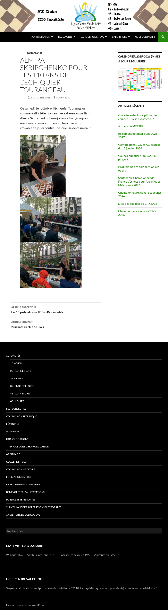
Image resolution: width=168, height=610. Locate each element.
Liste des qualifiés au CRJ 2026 (137, 203)
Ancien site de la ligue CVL (23, 514)
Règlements (65, 36)
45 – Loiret (17, 401)
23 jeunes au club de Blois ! (28, 324)
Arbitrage (13, 454)
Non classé (34, 53)
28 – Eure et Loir (20, 370)
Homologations (17, 439)
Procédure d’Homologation (29, 446)
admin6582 (63, 97)
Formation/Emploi (18, 476)
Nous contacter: (145, 36)
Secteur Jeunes (16, 408)
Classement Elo (16, 461)
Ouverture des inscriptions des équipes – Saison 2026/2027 (137, 117)
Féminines (12, 423)
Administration (41, 36)
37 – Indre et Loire (22, 385)
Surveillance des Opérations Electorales (33, 507)
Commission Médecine (20, 469)
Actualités (13, 355)
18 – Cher (16, 363)
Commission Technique (21, 416)
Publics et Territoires (20, 499)
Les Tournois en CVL (92, 36)
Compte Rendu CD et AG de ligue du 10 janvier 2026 (139, 146)
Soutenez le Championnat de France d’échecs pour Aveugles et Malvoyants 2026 (139, 181)
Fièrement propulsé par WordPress (25, 605)
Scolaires (12, 431)
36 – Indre (16, 378)
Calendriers (119, 36)
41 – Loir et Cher (20, 393)
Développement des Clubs (23, 484)
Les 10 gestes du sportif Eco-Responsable (37, 310)
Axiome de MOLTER (131, 126)
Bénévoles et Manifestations (25, 492)
